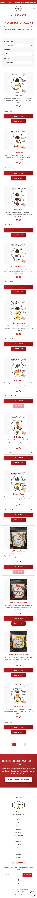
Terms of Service (22, 892)
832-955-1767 (18, 811)
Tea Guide (18, 848)
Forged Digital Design (21, 894)
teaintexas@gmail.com (18, 814)
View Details (18, 116)
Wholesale (18, 854)
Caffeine (7, 50)
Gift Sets (18, 829)
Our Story (18, 844)
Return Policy (18, 832)
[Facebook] (18, 880)
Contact (18, 857)
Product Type (8, 41)
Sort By (6, 58)
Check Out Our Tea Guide (18, 780)
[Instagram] (18, 883)
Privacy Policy (14, 892)
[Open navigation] (34, 8)
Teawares (18, 826)
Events (18, 851)
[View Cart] (32, 893)
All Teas (18, 823)
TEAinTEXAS (15, 889)
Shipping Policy (18, 835)
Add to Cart (18, 121)
